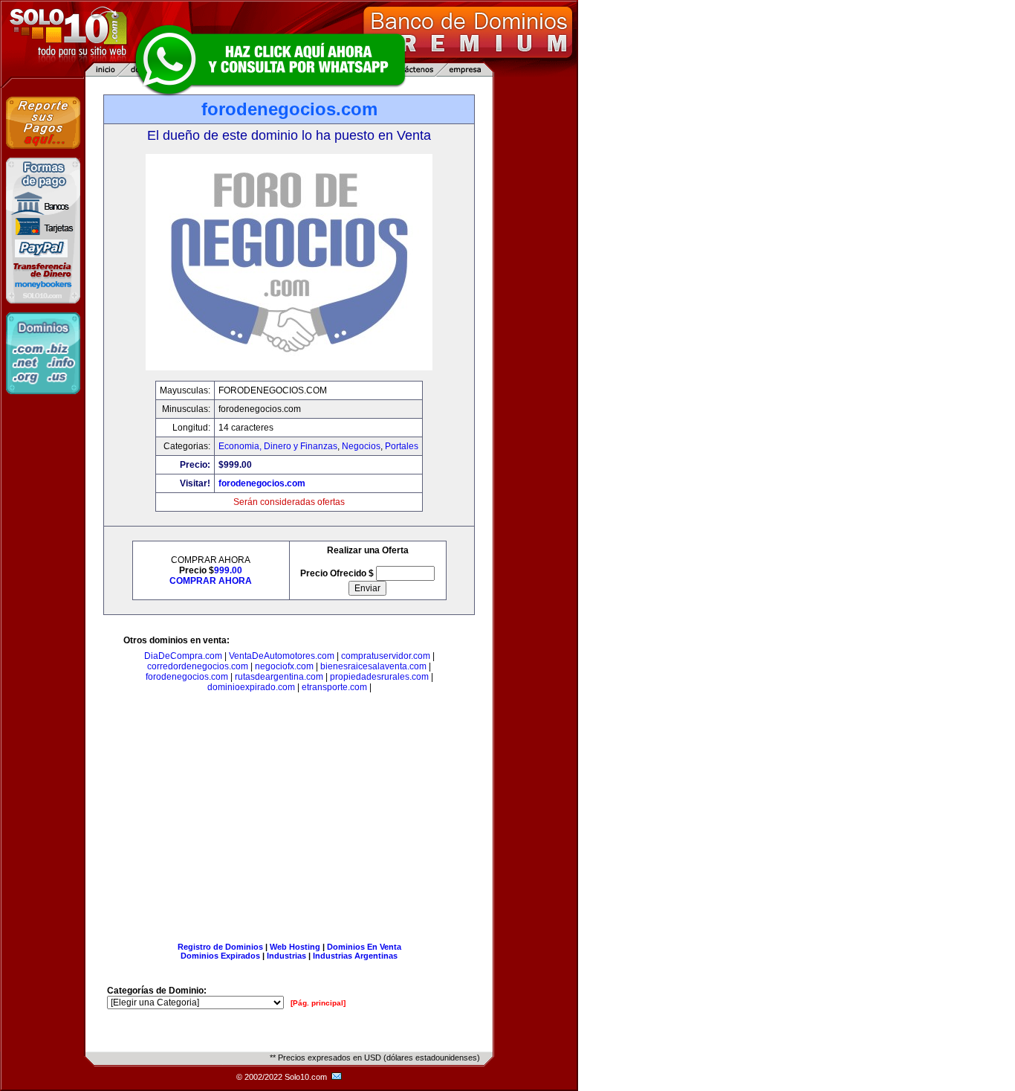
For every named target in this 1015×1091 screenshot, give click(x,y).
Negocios (361, 446)
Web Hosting (295, 946)
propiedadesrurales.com (379, 677)
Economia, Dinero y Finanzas (277, 446)
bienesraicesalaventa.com (373, 666)
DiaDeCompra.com (183, 656)
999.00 (228, 570)
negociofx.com (284, 666)
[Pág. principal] (318, 1003)
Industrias (286, 955)
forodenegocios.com (261, 483)
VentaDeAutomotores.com (281, 656)
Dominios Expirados (220, 955)
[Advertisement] (289, 820)
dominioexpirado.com (251, 687)
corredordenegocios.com (197, 666)
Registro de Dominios (220, 946)
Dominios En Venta (364, 946)
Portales (401, 446)
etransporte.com (334, 687)
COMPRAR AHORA (210, 581)
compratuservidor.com (385, 656)
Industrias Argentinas (355, 955)
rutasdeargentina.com (279, 677)
